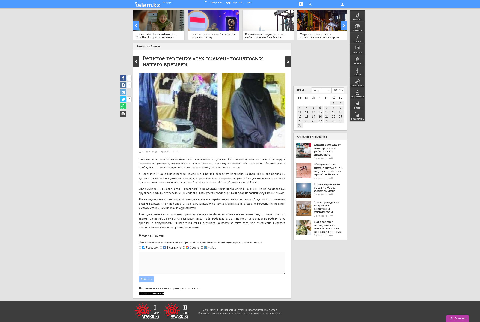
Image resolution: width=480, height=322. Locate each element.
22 (333, 116)
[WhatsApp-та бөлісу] (123, 106)
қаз (164, 2)
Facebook (152, 247)
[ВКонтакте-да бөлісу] (123, 85)
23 (340, 116)
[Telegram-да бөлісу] (123, 92)
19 (313, 116)
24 (300, 121)
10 (300, 112)
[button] (457, 318)
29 (333, 121)
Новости (142, 46)
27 (320, 121)
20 (320, 116)
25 (306, 121)
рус (169, 2)
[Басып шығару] (123, 114)
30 (340, 121)
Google (194, 247)
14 (327, 112)
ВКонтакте (174, 247)
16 (340, 112)
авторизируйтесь (190, 242)
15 (333, 112)
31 (300, 125)
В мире (155, 46)
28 (327, 121)
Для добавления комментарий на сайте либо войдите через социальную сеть (200, 242)
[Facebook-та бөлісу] (123, 78)
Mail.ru (212, 247)
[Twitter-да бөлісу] (123, 99)
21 (327, 116)
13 (320, 112)
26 (313, 121)
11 (306, 112)
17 (300, 116)
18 (306, 116)
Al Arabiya (199, 182)
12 (313, 112)
